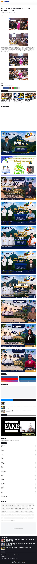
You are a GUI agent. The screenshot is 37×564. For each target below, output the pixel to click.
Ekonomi (18, 455)
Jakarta (18, 459)
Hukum (18, 457)
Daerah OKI (18, 505)
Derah (30, 505)
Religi (18, 492)
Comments (30, 399)
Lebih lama (34, 129)
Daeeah (3, 505)
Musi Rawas (18, 472)
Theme (24, 561)
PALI (18, 480)
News (7, 85)
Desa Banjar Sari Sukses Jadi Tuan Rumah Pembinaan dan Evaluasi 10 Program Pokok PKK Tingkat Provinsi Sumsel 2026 (21, 406)
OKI (18, 476)
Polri (2, 518)
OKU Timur (29, 514)
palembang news (28, 515)
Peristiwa (11, 517)
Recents (18, 399)
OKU (25, 514)
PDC (2, 517)
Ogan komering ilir (11, 514)
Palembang (10, 85)
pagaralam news (17, 515)
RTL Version (23, 562)
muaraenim (21, 511)
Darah (27, 505)
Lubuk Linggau (18, 468)
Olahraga (18, 479)
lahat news (15, 509)
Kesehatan (18, 463)
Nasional (18, 474)
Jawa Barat (3, 508)
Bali (18, 446)
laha (2, 509)
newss (26, 512)
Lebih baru (3, 129)
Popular (6, 399)
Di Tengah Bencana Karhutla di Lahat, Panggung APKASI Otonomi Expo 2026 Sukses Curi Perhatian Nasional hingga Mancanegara (18, 101)
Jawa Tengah (8, 508)
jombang (16, 508)
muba (26, 511)
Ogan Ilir (18, 478)
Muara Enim (18, 470)
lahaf (5, 509)
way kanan (8, 520)
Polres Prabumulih (30, 517)
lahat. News (19, 509)
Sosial (18, 493)
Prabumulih (5, 518)
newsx (29, 512)
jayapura (12, 508)
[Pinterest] (13, 88)
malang (13, 511)
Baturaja (18, 449)
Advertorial (18, 445)
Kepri (18, 462)
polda (23, 517)
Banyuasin (18, 447)
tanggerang (30, 518)
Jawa (18, 461)
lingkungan (28, 509)
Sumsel (26, 518)
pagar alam (7, 515)
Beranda (2, 6)
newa (20, 512)
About (16, 562)
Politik (18, 488)
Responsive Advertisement (18, 392)
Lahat (18, 466)
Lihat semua (34, 90)
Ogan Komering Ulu (18, 514)
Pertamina (18, 487)
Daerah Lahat (14, 505)
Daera (6, 505)
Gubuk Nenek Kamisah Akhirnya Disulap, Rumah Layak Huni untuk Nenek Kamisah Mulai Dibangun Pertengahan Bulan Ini (6, 101)
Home (13, 562)
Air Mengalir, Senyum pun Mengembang (29, 100)
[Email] (17, 88)
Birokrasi (18, 450)
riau (16, 518)
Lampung (18, 467)
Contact (19, 562)
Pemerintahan (18, 484)
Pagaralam (18, 482)
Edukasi (18, 454)
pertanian (18, 497)
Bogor (18, 451)
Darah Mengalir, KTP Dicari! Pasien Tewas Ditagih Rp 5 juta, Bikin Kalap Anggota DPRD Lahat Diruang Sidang (20, 402)
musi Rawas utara (18, 496)
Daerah (5, 6)
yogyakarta (13, 520)
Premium (16, 561)
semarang (19, 518)
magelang (8, 511)
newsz (33, 512)
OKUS (32, 514)
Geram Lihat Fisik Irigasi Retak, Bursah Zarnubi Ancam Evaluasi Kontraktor (18, 410)
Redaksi (18, 491)
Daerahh (23, 505)
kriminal (18, 495)
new (17, 512)
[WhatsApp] (15, 88)
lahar (8, 509)
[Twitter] (10, 88)
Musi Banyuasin (18, 471)
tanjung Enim (18, 499)
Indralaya (18, 458)
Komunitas (28, 508)
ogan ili (3, 514)
